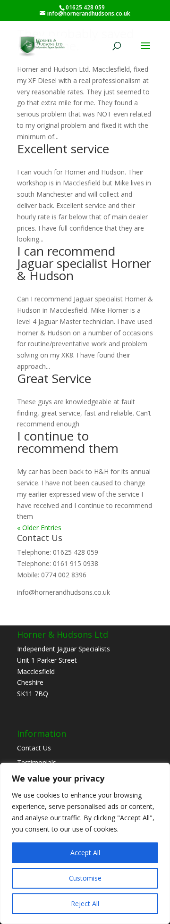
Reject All (85, 903)
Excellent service (63, 148)
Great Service (54, 378)
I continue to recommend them (68, 442)
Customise (85, 878)
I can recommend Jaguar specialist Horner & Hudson (84, 263)
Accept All (85, 852)
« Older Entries (39, 527)
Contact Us (34, 747)
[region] (85, 843)
